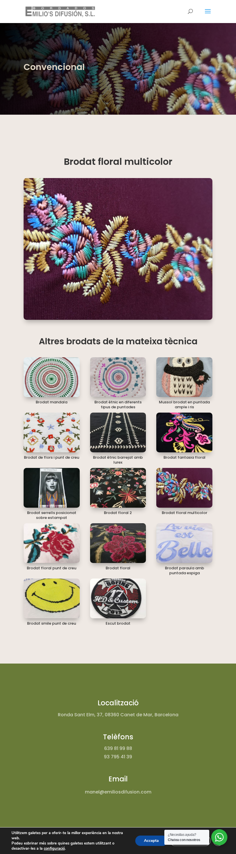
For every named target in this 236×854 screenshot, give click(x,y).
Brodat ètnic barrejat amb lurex (118, 460)
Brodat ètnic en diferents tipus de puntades (118, 404)
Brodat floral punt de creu (51, 568)
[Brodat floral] (118, 543)
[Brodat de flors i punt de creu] (52, 432)
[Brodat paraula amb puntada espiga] (184, 543)
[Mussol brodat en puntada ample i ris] (184, 377)
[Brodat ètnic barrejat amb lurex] (118, 432)
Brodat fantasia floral (184, 457)
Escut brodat (118, 623)
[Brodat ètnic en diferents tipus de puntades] (118, 377)
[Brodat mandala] (52, 377)
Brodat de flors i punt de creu (51, 457)
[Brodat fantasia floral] (184, 432)
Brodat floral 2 (118, 512)
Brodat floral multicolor (184, 512)
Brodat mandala (51, 402)
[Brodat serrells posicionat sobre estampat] (52, 488)
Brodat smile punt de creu (51, 623)
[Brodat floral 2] (118, 488)
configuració (54, 848)
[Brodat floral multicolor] (184, 488)
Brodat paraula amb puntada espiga (184, 570)
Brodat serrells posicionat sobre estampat (51, 515)
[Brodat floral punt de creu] (52, 543)
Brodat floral (118, 568)
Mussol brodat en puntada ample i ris (184, 404)
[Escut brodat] (118, 598)
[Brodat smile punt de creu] (52, 598)
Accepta (151, 840)
